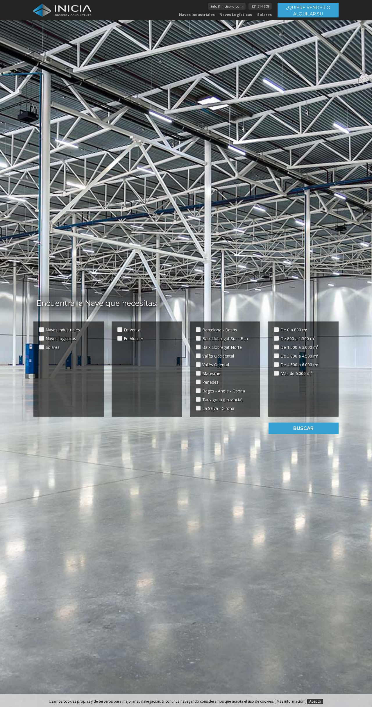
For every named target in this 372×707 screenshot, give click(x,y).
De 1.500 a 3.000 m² (299, 347)
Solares (264, 14)
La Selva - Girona (218, 408)
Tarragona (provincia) (222, 399)
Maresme (211, 373)
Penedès (210, 382)
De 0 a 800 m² (293, 329)
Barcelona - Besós (219, 329)
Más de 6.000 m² (296, 373)
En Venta (132, 329)
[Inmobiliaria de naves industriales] (62, 10)
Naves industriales (197, 14)
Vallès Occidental (218, 355)
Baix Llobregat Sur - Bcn (225, 338)
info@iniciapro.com (227, 6)
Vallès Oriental (215, 364)
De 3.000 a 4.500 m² (299, 355)
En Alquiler (133, 338)
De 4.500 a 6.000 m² (299, 364)
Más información (290, 701)
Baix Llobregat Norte (222, 347)
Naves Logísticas (235, 14)
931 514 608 (260, 6)
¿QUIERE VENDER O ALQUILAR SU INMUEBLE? (308, 11)
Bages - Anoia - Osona (223, 390)
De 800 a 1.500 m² (297, 338)
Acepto (315, 701)
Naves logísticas (61, 338)
